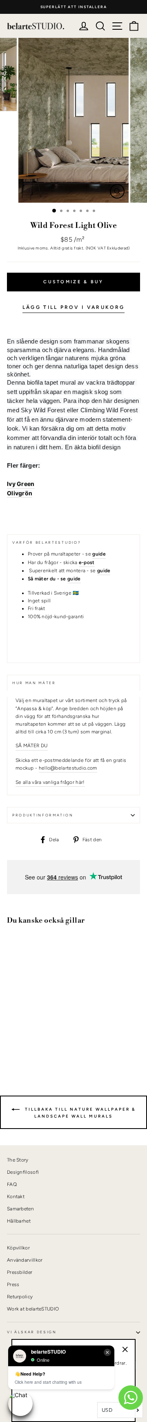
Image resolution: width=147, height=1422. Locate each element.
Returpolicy (20, 1296)
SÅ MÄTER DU (32, 745)
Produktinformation (42, 815)
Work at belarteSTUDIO (33, 1309)
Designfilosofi (23, 1172)
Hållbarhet (19, 1221)
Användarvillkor (24, 1260)
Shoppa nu (28, 1041)
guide (74, 579)
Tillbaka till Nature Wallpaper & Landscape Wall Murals (79, 1113)
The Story (18, 1160)
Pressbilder (19, 1272)
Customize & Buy (73, 281)
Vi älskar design (32, 1332)
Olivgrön (19, 493)
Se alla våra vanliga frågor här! (50, 782)
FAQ (12, 1184)
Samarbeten (20, 1209)
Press (13, 1284)
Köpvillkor (18, 1248)
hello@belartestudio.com (68, 768)
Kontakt (15, 1196)
